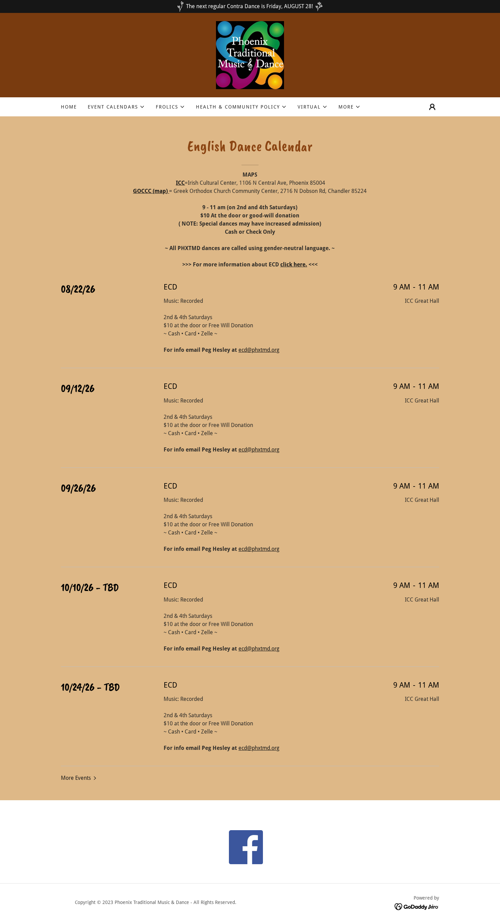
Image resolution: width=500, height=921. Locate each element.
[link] (250, 54)
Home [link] (69, 107)
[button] (116, 107)
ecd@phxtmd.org (258, 350)
